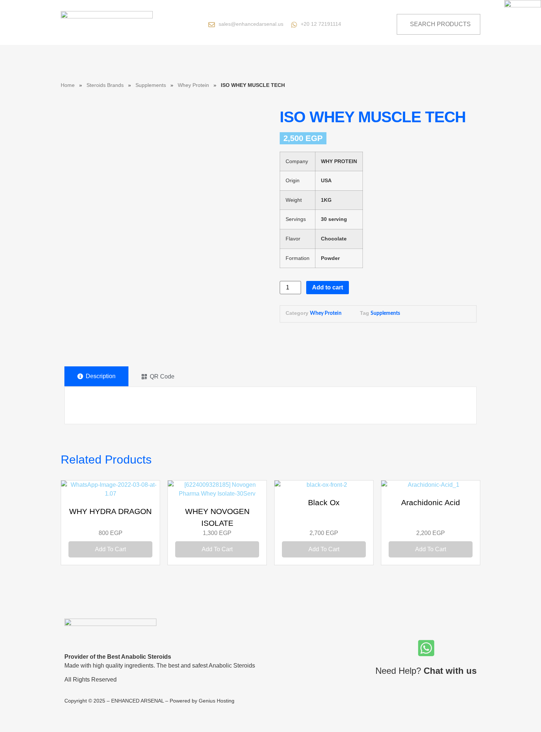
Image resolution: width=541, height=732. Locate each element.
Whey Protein (193, 85)
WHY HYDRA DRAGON (110, 511)
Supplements (150, 85)
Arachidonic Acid (430, 502)
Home (68, 85)
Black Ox (324, 502)
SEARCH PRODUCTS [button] (440, 24)
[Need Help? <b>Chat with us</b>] (426, 648)
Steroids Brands (105, 85)
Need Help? (426, 671)
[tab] (96, 376)
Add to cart (327, 287)
